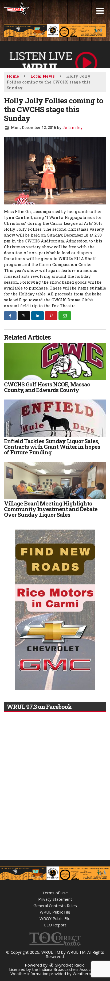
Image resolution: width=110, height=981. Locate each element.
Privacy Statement (55, 899)
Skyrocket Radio (69, 965)
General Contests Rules (55, 905)
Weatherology (86, 973)
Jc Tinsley (72, 127)
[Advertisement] (55, 30)
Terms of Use (55, 892)
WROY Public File (55, 918)
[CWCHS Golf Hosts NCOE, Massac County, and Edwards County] (55, 361)
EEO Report (55, 924)
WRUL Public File (55, 912)
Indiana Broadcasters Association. (70, 969)
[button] (100, 11)
